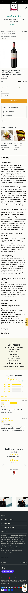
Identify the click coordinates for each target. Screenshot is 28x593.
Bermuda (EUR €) (14, 577)
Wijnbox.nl (4, 78)
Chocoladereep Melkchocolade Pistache (18, 145)
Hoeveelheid (4, 92)
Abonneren (23, 562)
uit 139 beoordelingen (13, 456)
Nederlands (3, 577)
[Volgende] (25, 2)
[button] (7, 384)
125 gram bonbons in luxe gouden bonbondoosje (7, 145)
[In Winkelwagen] (11, 139)
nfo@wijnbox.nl (16, 358)
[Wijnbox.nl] (14, 7)
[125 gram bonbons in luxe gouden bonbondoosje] (7, 135)
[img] (5, 400)
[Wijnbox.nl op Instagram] (5, 568)
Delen (5, 121)
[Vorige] (2, 2)
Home (2, 31)
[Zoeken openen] (22, 7)
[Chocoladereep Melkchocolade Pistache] (19, 135)
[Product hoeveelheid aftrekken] (2, 95)
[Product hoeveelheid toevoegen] (7, 95)
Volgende (24, 31)
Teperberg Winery (10, 31)
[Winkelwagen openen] (2, 7)
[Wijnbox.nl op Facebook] (2, 568)
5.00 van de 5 (18, 379)
